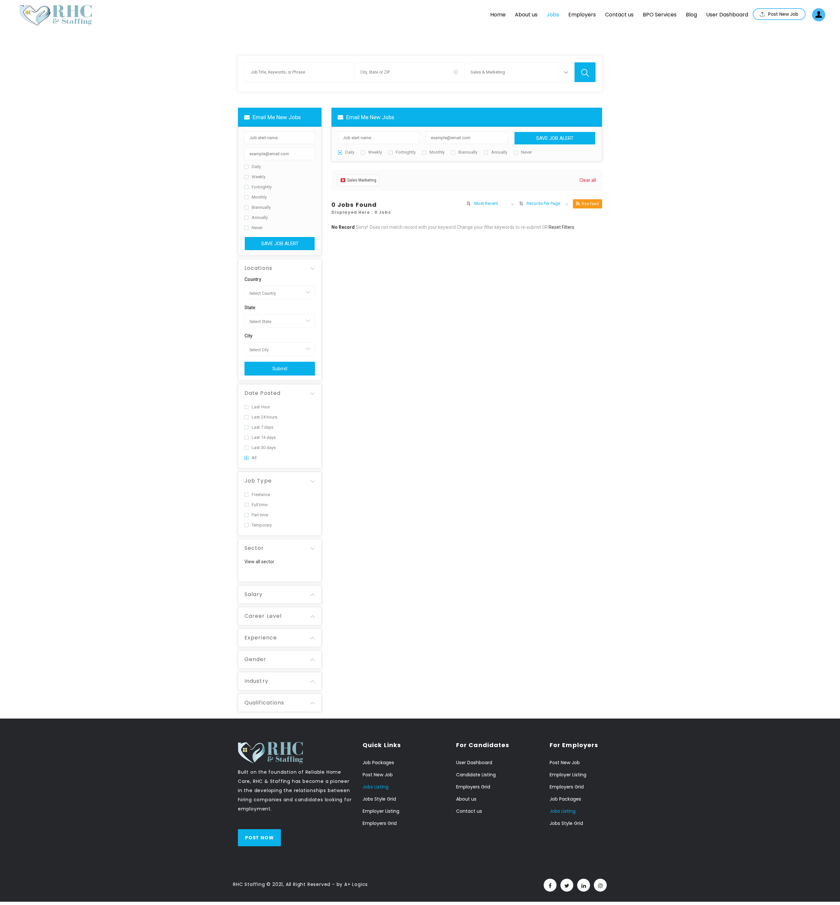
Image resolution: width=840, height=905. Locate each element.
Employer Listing (381, 811)
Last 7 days (262, 427)
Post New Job (782, 14)
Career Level (263, 616)
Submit (279, 368)
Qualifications (264, 702)
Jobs (553, 14)
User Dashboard (727, 14)
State (249, 307)
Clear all (587, 180)
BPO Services (660, 14)
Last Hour (261, 406)
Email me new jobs (276, 117)
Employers (582, 14)
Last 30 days (264, 447)
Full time (259, 504)
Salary (253, 594)
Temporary (262, 525)
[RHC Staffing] (56, 15)
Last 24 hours (264, 417)
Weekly (258, 176)
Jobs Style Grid (379, 799)
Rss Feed (590, 204)
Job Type (258, 481)
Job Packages (378, 762)
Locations (258, 268)
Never (257, 227)
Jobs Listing (375, 787)
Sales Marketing (361, 180)
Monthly (259, 197)
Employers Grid (380, 823)
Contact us (619, 14)
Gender (255, 659)
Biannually (261, 207)
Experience (260, 637)
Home (498, 14)
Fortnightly (262, 186)
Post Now (259, 837)
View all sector (259, 561)
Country (252, 279)
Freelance (261, 494)
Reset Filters (561, 227)
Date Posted (262, 393)
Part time (260, 514)
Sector (254, 548)
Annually (260, 217)
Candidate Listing (476, 774)
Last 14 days (264, 437)
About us (526, 14)
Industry (256, 681)
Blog (691, 14)
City (248, 336)
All (254, 457)
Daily (256, 166)
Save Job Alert (280, 244)
